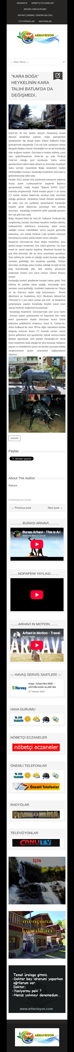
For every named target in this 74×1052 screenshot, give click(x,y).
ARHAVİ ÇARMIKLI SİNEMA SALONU (35, 15)
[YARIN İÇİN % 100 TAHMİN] (36, 719)
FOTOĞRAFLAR (27, 21)
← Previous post (21, 507)
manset (14, 438)
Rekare (13, 485)
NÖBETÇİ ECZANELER (42, 3)
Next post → (55, 507)
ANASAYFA (22, 3)
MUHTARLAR (45, 21)
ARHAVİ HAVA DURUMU (35, 9)
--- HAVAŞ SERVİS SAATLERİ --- (35, 675)
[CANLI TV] (36, 842)
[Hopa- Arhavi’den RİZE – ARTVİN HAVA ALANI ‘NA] (19, 687)
